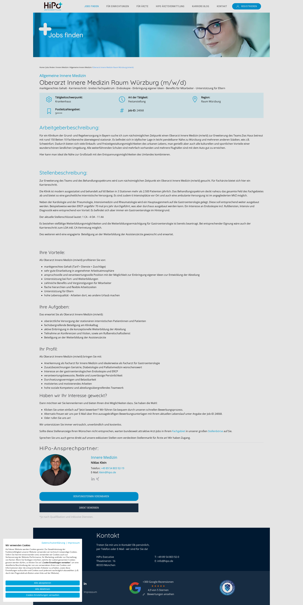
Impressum (74, 542)
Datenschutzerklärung (53, 542)
